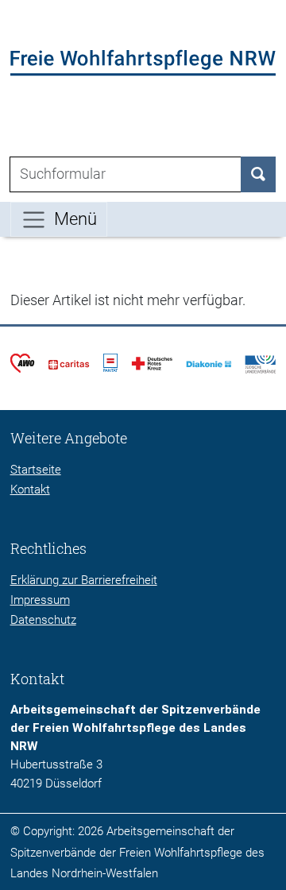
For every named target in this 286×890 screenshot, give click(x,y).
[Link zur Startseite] (143, 62)
